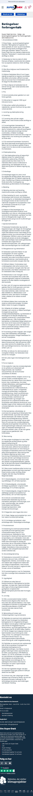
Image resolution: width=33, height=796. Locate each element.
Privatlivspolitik (7, 750)
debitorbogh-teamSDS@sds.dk (15, 722)
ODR (12, 672)
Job (3, 746)
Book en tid (7, 14)
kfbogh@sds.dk (13, 724)
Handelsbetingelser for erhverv (12, 754)
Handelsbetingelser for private (12, 752)
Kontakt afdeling (7, 715)
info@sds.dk (8, 708)
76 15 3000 (5, 711)
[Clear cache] (32, 1)
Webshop (21, 14)
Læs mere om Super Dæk (10, 743)
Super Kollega (6, 748)
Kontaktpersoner (7, 713)
